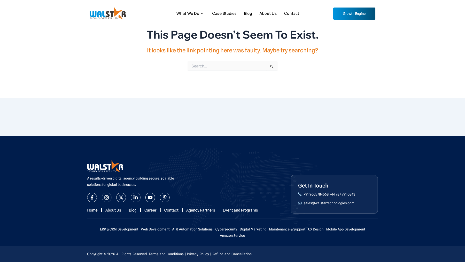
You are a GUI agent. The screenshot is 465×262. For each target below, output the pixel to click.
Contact (291, 13)
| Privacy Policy (197, 254)
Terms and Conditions (166, 254)
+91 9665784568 (316, 194)
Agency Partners (200, 210)
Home (92, 210)
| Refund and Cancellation (231, 254)
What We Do (187, 13)
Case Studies (224, 13)
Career (150, 210)
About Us (268, 13)
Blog (248, 13)
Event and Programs (240, 210)
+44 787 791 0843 (342, 194)
